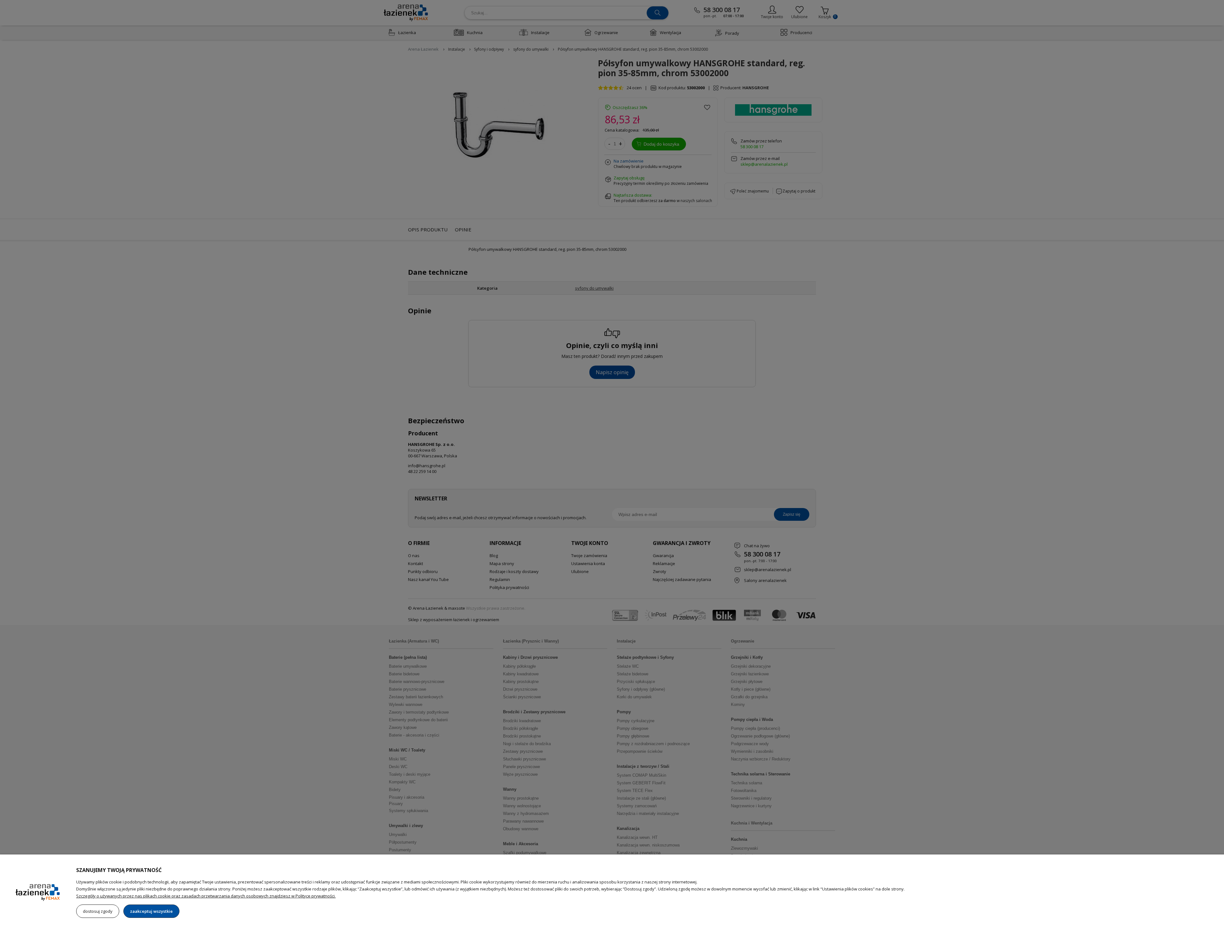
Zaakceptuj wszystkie (151, 911)
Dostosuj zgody (98, 911)
